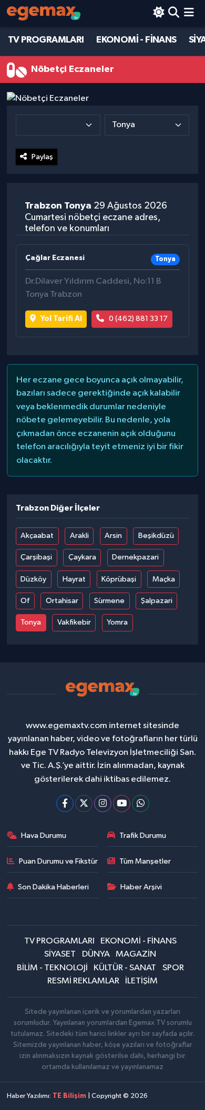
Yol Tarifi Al (61, 319)
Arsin (113, 536)
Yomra (117, 622)
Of (24, 601)
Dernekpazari (135, 557)
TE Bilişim (69, 1096)
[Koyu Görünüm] (158, 13)
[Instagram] (102, 803)
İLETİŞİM (141, 981)
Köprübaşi (118, 579)
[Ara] (173, 13)
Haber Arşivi (141, 887)
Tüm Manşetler (145, 861)
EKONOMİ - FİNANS (136, 40)
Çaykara (82, 557)
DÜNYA (96, 954)
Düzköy (33, 579)
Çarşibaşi (36, 557)
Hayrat (74, 579)
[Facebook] (65, 803)
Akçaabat (37, 536)
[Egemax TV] (43, 13)
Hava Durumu (43, 835)
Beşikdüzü (156, 536)
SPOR (173, 967)
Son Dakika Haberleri (53, 887)
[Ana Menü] (189, 13)
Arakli (79, 536)
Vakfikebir (74, 622)
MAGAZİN (136, 954)
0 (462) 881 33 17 (138, 319)
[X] (84, 803)
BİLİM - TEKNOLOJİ (52, 967)
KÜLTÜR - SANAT (125, 967)
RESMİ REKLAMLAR (83, 981)
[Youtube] (121, 803)
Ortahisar (62, 601)
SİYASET (60, 954)
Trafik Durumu (142, 835)
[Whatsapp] (140, 803)
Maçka (163, 579)
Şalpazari (156, 601)
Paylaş (42, 157)
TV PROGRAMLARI (46, 40)
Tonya (30, 622)
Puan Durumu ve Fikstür (58, 861)
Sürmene (109, 601)
